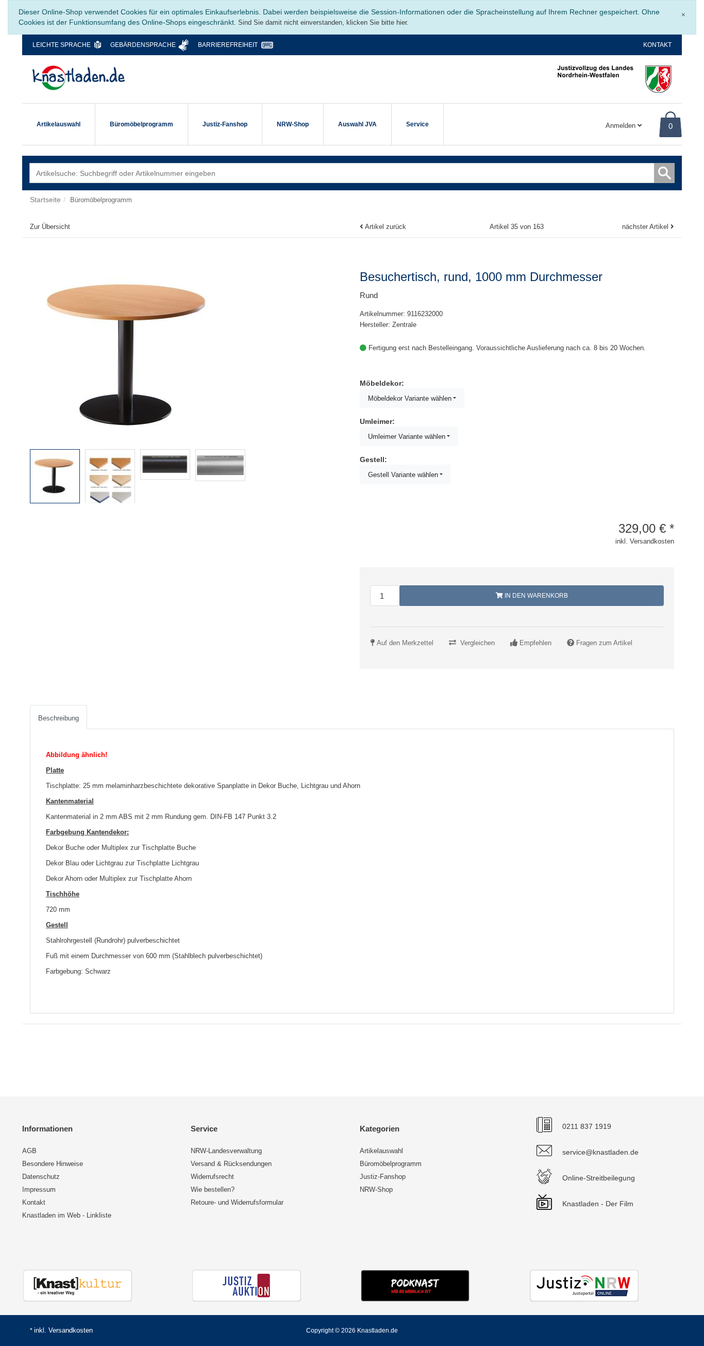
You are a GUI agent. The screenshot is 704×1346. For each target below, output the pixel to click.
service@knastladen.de (600, 1152)
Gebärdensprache (143, 44)
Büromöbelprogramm (141, 124)
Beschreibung (58, 718)
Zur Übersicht (50, 227)
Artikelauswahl (58, 124)
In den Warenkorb (535, 595)
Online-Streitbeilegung (598, 1178)
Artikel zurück (385, 227)
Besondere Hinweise (52, 1164)
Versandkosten (70, 1330)
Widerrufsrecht (212, 1176)
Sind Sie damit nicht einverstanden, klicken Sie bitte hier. (323, 22)
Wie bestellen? (212, 1189)
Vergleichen (477, 643)
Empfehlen (535, 643)
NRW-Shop (293, 124)
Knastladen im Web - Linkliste (66, 1215)
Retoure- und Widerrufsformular (237, 1202)
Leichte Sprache (61, 44)
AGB (29, 1151)
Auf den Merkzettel (405, 643)
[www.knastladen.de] (78, 78)
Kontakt (657, 44)
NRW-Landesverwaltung (226, 1151)
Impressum (39, 1189)
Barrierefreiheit (228, 44)
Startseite (45, 199)
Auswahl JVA (357, 124)
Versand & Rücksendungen (231, 1164)
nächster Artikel (646, 227)
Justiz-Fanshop (225, 124)
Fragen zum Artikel (604, 643)
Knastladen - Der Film (597, 1204)
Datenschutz (41, 1176)
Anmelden (622, 125)
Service (417, 124)
